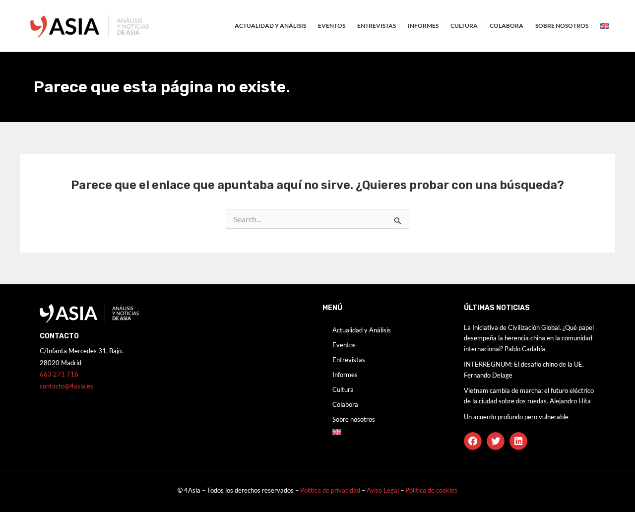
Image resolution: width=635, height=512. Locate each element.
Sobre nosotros (561, 25)
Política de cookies (431, 490)
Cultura (464, 25)
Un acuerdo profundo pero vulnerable (516, 417)
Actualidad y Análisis (270, 25)
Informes (423, 25)
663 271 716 (59, 374)
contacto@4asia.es (66, 386)
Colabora (506, 25)
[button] (473, 441)
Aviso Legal (383, 490)
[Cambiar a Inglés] (604, 26)
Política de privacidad (330, 490)
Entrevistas (376, 25)
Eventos (331, 25)
